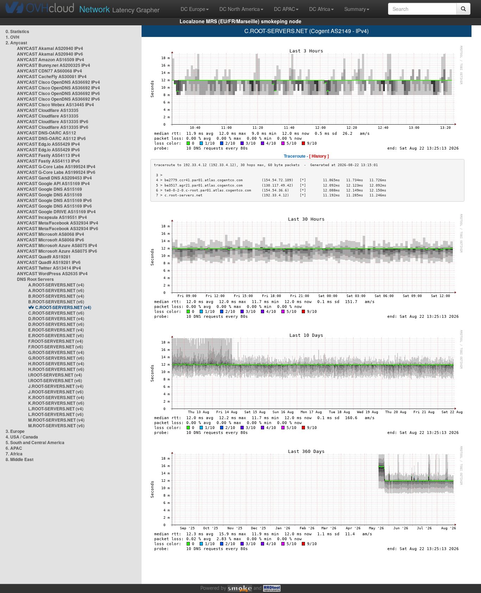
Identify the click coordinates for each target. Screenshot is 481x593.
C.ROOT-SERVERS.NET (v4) (63, 307)
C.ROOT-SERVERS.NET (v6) (56, 313)
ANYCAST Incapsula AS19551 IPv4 (52, 217)
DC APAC (284, 8)
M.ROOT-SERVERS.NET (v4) (56, 420)
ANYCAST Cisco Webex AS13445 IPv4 (55, 104)
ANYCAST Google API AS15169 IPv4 (53, 183)
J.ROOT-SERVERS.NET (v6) (55, 392)
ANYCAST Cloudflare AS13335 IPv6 (52, 121)
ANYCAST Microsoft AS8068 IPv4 (50, 234)
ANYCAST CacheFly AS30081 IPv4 (52, 76)
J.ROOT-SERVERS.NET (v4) (55, 386)
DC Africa (319, 8)
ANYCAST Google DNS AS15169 (49, 189)
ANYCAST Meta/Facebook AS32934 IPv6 (57, 228)
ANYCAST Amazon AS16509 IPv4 (50, 59)
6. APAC (14, 448)
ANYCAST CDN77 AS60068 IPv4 (49, 71)
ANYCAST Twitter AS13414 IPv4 (49, 268)
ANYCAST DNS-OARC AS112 (46, 133)
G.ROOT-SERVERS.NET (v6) (56, 358)
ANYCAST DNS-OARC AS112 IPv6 (51, 138)
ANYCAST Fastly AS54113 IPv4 (48, 155)
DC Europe (193, 8)
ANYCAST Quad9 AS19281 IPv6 (49, 262)
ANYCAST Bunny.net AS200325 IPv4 (53, 65)
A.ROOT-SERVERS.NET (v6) (56, 290)
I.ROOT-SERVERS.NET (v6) (55, 380)
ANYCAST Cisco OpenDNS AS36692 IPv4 (58, 82)
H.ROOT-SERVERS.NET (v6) (56, 369)
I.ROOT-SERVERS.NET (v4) (55, 375)
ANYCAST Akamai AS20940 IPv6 (50, 54)
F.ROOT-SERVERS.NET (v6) (55, 346)
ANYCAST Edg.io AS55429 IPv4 (48, 144)
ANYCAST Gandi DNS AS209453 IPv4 (54, 178)
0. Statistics (17, 31)
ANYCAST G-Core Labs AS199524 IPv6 (56, 172)
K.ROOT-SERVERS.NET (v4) (56, 397)
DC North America (239, 8)
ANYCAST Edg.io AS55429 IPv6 (48, 149)
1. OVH (12, 37)
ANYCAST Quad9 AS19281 (44, 256)
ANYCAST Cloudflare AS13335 (48, 110)
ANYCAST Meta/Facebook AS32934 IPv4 (57, 223)
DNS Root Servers (35, 279)
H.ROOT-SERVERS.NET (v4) (56, 363)
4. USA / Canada (22, 437)
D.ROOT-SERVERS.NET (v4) (56, 318)
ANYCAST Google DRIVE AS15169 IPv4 (56, 211)
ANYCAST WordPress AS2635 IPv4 (52, 273)
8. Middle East (19, 459)
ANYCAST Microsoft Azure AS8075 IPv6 (57, 251)
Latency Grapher (119, 8)
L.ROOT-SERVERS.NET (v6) (55, 414)
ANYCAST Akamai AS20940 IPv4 (50, 48)
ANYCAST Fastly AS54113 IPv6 (48, 161)
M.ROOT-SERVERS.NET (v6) (56, 425)
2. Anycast (16, 42)
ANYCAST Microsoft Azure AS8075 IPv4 (57, 245)
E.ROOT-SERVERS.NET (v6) (56, 335)
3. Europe (15, 431)
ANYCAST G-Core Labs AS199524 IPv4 (56, 166)
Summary (355, 8)
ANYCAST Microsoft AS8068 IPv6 (50, 239)
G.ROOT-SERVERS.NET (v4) (56, 352)
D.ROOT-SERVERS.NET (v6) (56, 324)
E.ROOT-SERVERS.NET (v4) (56, 330)
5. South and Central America (35, 442)
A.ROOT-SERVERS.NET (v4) (56, 285)
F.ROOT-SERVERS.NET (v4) (55, 341)
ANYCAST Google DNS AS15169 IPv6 (54, 200)
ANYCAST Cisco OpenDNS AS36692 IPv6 (58, 93)
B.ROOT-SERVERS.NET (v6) (56, 301)
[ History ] (319, 156)
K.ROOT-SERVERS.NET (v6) (56, 403)
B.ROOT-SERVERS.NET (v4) (56, 296)
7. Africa (14, 453)
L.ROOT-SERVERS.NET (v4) (55, 408)
